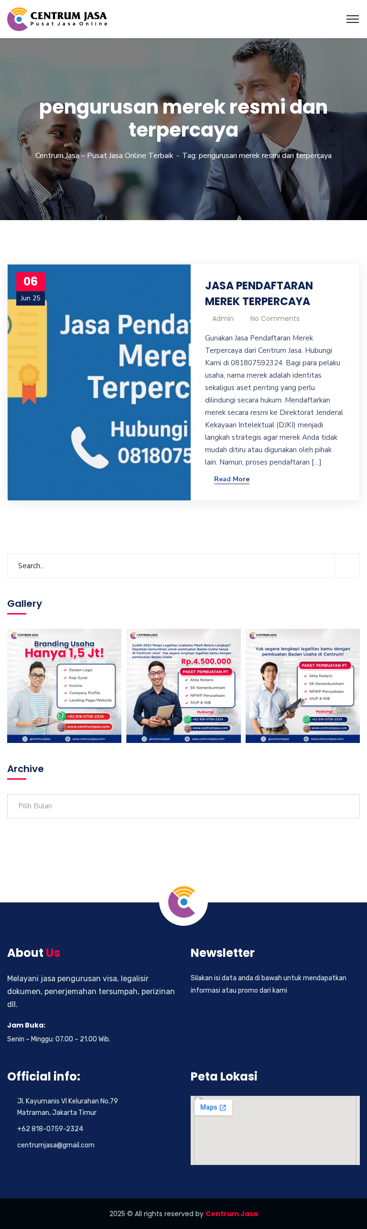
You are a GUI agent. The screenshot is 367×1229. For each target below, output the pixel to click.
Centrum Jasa (231, 1213)
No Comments (275, 318)
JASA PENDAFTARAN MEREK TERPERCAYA (259, 293)
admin (223, 318)
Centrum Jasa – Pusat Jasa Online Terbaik (104, 155)
